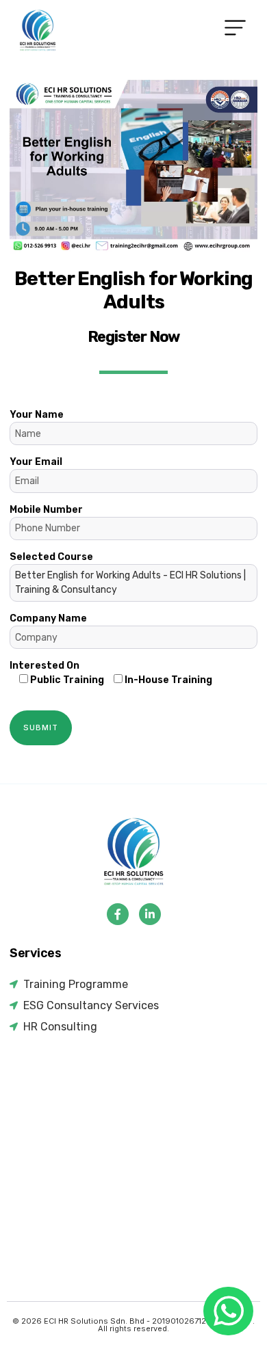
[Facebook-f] (118, 914)
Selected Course (128, 573)
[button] (235, 30)
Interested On (44, 665)
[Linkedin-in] (150, 914)
